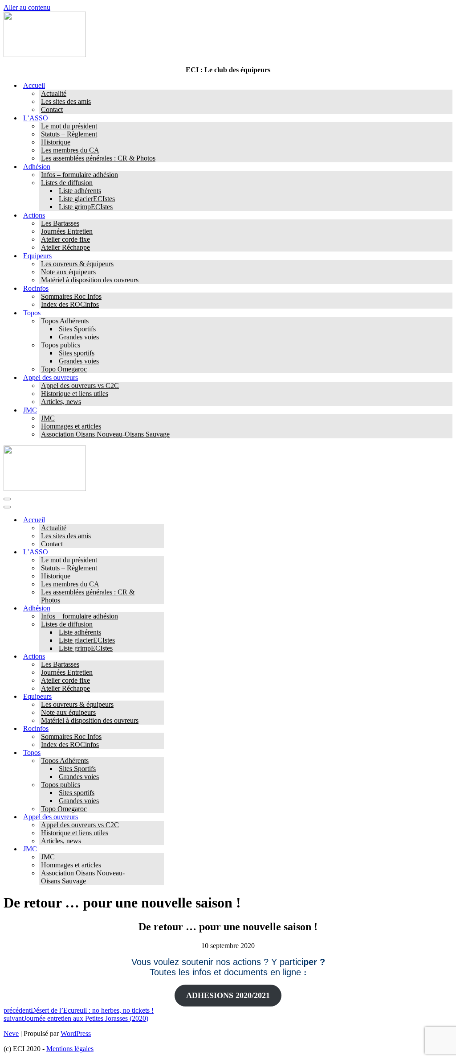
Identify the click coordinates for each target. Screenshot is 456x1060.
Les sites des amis (66, 101)
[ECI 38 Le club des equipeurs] (45, 54)
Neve (11, 1033)
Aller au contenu (27, 7)
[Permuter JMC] (159, 849)
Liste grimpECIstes (86, 206)
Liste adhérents (80, 190)
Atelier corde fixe (65, 239)
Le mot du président (69, 126)
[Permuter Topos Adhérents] (159, 761)
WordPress (76, 1033)
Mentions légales (70, 1048)
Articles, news (61, 401)
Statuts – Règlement (69, 134)
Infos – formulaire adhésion (79, 174)
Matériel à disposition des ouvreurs (89, 280)
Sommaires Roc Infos (71, 296)
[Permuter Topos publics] (159, 785)
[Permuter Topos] (159, 753)
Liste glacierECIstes (87, 198)
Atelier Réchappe (65, 247)
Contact (52, 109)
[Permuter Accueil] (159, 520)
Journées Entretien (67, 231)
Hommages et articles (71, 426)
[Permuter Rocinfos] (159, 729)
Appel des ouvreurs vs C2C (80, 385)
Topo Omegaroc (64, 369)
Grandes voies (79, 337)
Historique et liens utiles (74, 393)
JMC (48, 418)
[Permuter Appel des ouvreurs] (159, 817)
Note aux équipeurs (68, 272)
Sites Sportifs (77, 329)
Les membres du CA (70, 150)
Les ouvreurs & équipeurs (77, 264)
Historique (55, 142)
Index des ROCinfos (70, 304)
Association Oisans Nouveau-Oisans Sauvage (105, 434)
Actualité (53, 93)
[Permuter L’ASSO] (159, 552)
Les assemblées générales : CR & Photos (98, 158)
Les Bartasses (60, 223)
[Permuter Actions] (159, 656)
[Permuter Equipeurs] (159, 697)
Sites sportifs (76, 353)
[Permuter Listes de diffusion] (159, 624)
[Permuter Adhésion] (159, 608)
